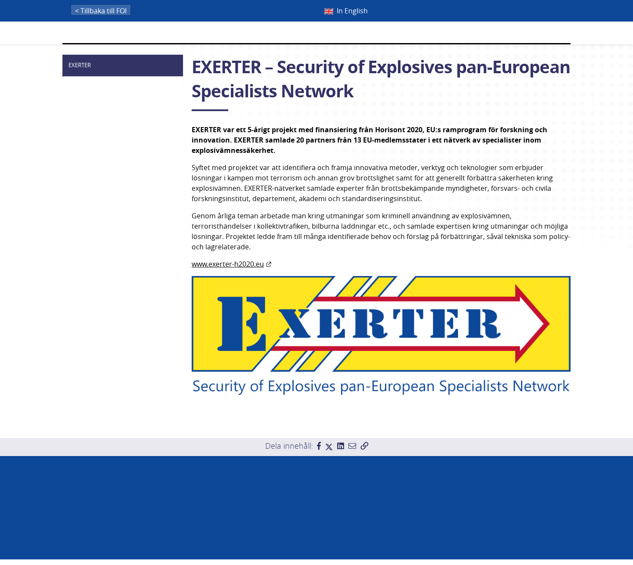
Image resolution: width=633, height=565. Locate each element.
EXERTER (79, 65)
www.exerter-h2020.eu (232, 264)
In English (352, 11)
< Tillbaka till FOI (101, 11)
